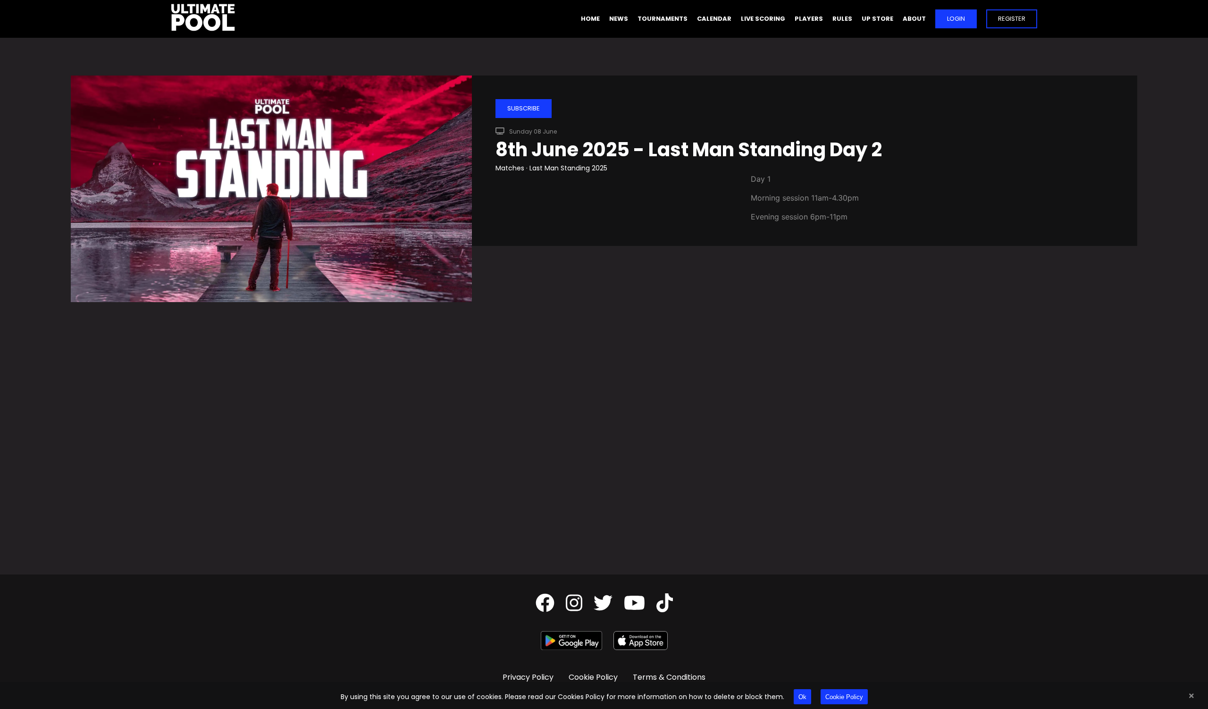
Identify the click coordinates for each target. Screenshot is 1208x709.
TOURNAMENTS (663, 18)
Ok (802, 697)
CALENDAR (714, 18)
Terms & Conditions (669, 677)
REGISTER (1011, 18)
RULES (842, 18)
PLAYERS (809, 18)
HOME (590, 18)
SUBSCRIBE (523, 108)
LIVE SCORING (763, 18)
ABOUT (914, 18)
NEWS (618, 18)
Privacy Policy (528, 677)
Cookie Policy (844, 697)
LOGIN (956, 18)
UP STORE (877, 18)
